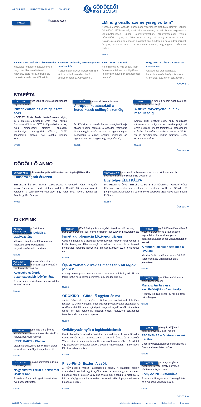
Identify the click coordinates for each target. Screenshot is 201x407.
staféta (21, 102)
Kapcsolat (184, 403)
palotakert (18, 262)
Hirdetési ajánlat (41, 9)
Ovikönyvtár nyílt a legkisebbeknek (91, 330)
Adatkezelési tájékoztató (130, 403)
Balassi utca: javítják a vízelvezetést (35, 62)
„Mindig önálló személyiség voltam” (137, 22)
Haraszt (17, 229)
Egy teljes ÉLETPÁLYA (123, 180)
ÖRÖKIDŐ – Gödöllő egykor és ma (91, 296)
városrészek (19, 232)
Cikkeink (64, 9)
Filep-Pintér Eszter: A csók (84, 363)
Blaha (21, 330)
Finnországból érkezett (33, 177)
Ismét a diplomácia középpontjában (92, 236)
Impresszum (151, 403)
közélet (21, 23)
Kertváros (21, 363)
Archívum (18, 9)
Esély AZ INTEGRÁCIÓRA (159, 374)
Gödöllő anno (21, 173)
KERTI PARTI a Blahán (115, 62)
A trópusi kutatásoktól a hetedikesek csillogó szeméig (98, 108)
